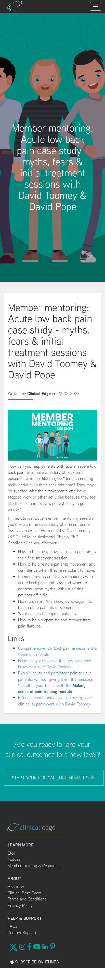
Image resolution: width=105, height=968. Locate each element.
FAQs (12, 926)
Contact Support (22, 933)
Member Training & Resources (34, 865)
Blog (11, 853)
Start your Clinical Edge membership (54, 778)
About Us (16, 887)
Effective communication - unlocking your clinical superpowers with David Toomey (55, 701)
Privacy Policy (20, 905)
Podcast (15, 859)
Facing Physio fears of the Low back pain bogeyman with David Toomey (54, 664)
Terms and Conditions (27, 899)
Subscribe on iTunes (36, 962)
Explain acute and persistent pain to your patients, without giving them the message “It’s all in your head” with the (55, 682)
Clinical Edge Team (25, 893)
